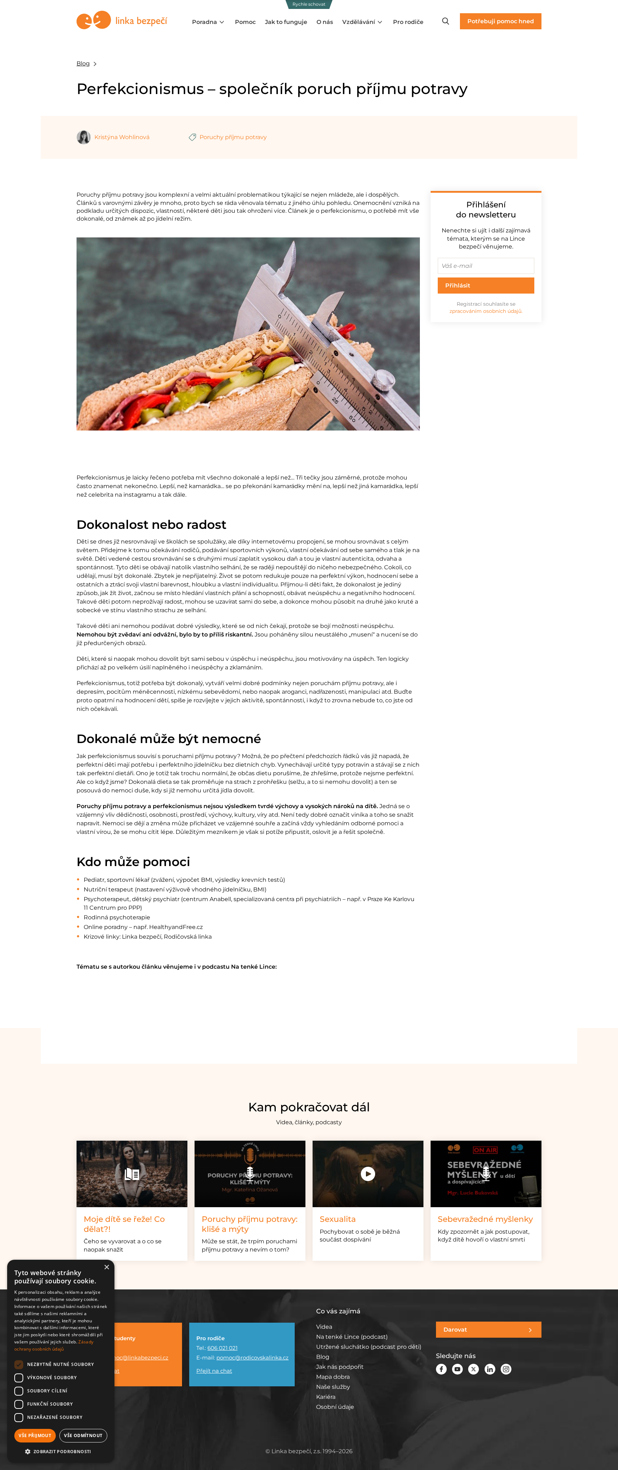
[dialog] (60, 1361)
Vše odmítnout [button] (83, 1435)
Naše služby (333, 1386)
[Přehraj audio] (250, 1174)
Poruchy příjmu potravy (233, 137)
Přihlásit (457, 285)
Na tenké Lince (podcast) (352, 1336)
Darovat (455, 1329)
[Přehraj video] (368, 1174)
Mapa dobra (333, 1376)
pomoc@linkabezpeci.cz (136, 1357)
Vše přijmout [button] (35, 1435)
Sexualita (338, 1219)
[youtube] (457, 1368)
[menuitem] (208, 22)
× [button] (106, 1267)
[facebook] (441, 1368)
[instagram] (506, 1368)
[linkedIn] (490, 1368)
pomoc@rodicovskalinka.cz (252, 1357)
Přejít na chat (214, 1370)
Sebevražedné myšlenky (485, 1219)
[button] (60, 1451)
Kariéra (325, 1396)
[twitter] (473, 1368)
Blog (83, 63)
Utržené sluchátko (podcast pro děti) (368, 1346)
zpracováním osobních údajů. (486, 311)
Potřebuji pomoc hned (500, 21)
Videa (324, 1326)
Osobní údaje (335, 1406)
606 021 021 (222, 1347)
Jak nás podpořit (340, 1366)
